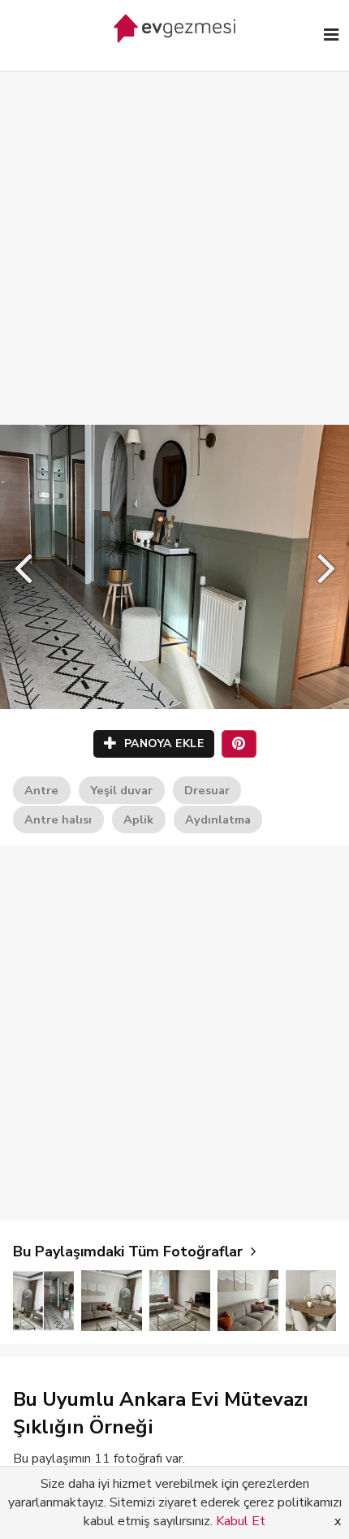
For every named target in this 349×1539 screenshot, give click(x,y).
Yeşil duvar (121, 790)
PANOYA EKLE (162, 743)
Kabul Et (240, 1521)
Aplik (138, 819)
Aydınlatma (218, 819)
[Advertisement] (174, 231)
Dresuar (207, 790)
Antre (41, 790)
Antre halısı (58, 819)
